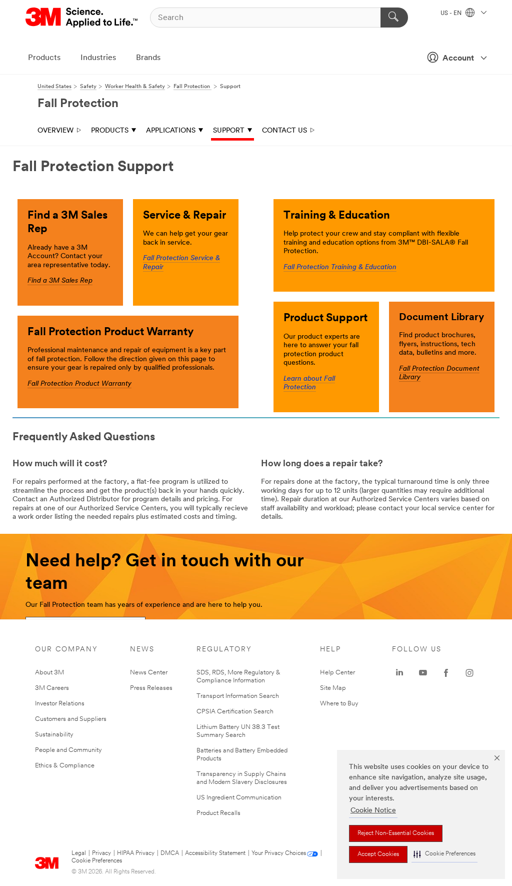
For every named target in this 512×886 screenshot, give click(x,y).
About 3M (49, 672)
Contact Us (284, 131)
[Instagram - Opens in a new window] (469, 672)
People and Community (68, 750)
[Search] (394, 18)
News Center (149, 672)
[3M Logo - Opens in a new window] (82, 18)
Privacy (101, 853)
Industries (98, 58)
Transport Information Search (237, 696)
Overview (56, 131)
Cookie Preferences (97, 861)
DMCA (169, 853)
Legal (79, 853)
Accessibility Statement (215, 853)
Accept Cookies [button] (378, 854)
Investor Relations (59, 703)
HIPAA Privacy (135, 853)
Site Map (333, 688)
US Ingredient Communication (239, 797)
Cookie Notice (373, 810)
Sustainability (54, 734)
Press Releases (151, 688)
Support (228, 131)
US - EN (451, 14)
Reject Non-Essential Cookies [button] (396, 833)
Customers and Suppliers (70, 719)
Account (458, 59)
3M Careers (52, 688)
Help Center (337, 672)
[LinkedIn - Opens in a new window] (399, 672)
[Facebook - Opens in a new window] (446, 672)
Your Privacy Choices (279, 853)
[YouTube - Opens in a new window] (423, 672)
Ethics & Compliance (64, 765)
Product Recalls (218, 813)
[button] (445, 854)
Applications (171, 131)
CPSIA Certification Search (235, 711)
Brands (148, 58)
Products (44, 58)
